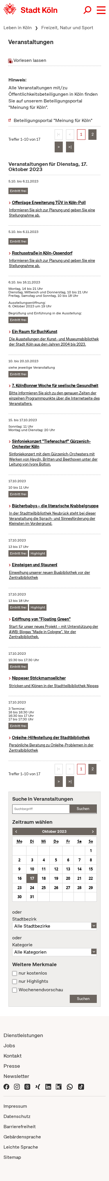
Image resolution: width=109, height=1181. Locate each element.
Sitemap (12, 1157)
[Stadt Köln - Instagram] (17, 1086)
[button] (101, 10)
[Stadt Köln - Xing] (38, 1086)
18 (44, 878)
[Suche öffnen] (87, 10)
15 (91, 869)
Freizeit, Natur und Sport (67, 28)
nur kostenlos (33, 973)
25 (44, 887)
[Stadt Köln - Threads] (27, 1086)
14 (79, 869)
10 (32, 869)
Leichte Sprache (20, 1147)
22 (91, 878)
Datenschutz (17, 1116)
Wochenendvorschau (41, 989)
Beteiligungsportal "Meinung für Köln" (53, 120)
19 (56, 878)
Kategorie (22, 941)
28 (79, 887)
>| (70, 146)
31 (32, 896)
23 (19, 887)
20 (68, 878)
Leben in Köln (17, 28)
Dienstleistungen (23, 1035)
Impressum (15, 1106)
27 (68, 887)
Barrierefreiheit (19, 1126)
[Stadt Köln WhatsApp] (69, 1086)
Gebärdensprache (22, 1137)
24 (32, 887)
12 (56, 869)
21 (79, 878)
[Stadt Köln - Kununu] (59, 1086)
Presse (11, 1065)
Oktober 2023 (54, 831)
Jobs (9, 1045)
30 (19, 896)
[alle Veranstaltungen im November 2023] (93, 831)
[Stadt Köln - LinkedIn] (48, 1086)
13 (68, 869)
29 (91, 887)
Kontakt (12, 1055)
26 (56, 887)
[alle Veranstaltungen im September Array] (16, 831)
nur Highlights (33, 981)
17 (32, 878)
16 (19, 878)
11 (44, 869)
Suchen (83, 808)
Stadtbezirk (24, 915)
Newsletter (16, 1076)
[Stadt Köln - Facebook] (6, 1086)
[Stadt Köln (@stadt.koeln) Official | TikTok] (81, 1086)
